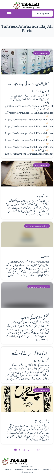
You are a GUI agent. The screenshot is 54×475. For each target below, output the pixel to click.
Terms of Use (19, 469)
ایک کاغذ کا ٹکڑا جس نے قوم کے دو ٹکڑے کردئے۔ (30, 356)
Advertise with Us (33, 469)
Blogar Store (46, 469)
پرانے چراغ (42, 420)
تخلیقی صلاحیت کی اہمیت (35, 317)
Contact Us (7, 469)
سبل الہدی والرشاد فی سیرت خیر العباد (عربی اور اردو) (28, 86)
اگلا (15, 449)
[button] (9, 13)
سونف (45, 256)
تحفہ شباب (43, 195)
